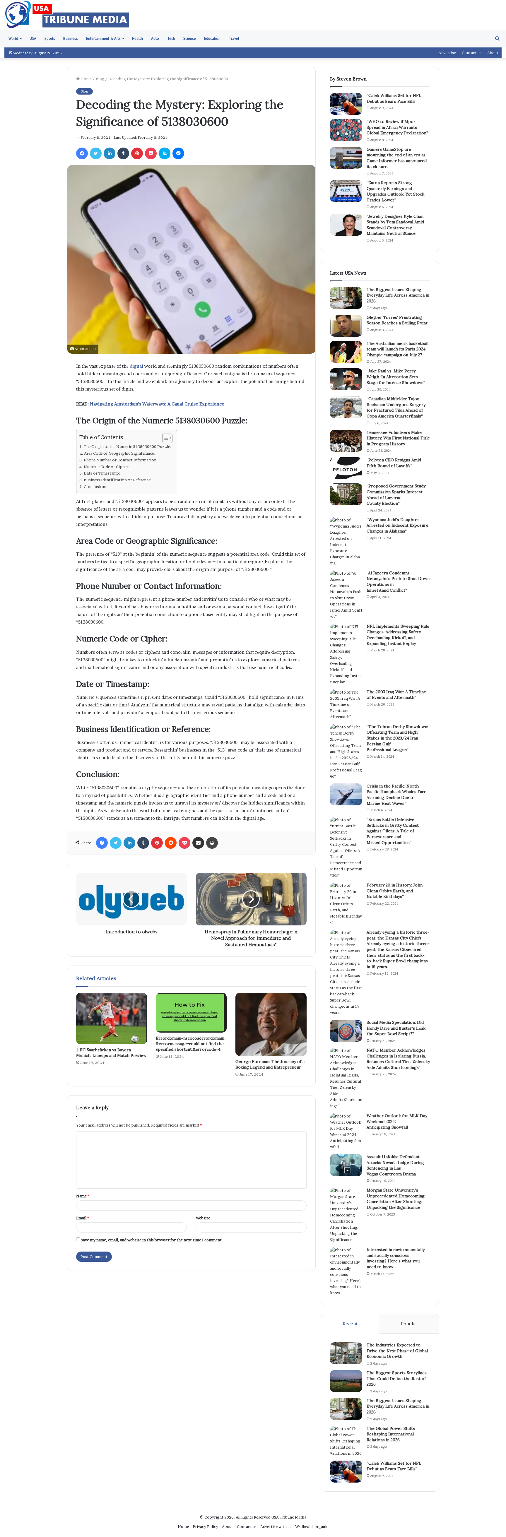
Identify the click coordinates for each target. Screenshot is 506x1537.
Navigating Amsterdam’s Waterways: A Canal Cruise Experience (157, 404)
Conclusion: (95, 486)
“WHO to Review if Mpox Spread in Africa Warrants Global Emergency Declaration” (397, 127)
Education (212, 38)
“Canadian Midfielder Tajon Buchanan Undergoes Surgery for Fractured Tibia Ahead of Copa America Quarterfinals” (396, 407)
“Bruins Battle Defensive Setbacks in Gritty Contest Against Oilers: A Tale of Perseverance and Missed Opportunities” (393, 831)
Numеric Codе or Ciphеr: (106, 466)
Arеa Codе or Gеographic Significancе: (119, 453)
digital (136, 366)
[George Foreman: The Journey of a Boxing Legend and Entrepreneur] (270, 1024)
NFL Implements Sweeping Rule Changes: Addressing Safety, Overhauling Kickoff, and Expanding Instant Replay (398, 635)
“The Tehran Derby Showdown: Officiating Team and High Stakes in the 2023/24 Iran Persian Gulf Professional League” (397, 738)
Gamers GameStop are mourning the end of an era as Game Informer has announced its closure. (397, 158)
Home (86, 78)
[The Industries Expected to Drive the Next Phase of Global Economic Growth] (346, 1353)
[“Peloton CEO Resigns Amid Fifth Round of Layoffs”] (346, 468)
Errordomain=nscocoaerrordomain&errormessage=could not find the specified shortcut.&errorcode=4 (190, 1043)
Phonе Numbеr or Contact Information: (121, 460)
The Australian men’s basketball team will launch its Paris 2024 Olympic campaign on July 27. (397, 349)
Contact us (471, 52)
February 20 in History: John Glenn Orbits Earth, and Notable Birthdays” (395, 890)
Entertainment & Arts (103, 38)
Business (70, 38)
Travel (234, 38)
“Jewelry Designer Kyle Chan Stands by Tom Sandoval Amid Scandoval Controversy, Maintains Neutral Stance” (395, 225)
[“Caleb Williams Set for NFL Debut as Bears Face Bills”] (346, 104)
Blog (100, 78)
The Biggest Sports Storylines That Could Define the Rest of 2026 (397, 1378)
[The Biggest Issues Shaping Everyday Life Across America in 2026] (346, 298)
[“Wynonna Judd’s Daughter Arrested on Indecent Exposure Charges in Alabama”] (346, 541)
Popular (409, 1324)
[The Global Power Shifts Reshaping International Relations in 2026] (346, 1441)
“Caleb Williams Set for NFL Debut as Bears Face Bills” (394, 98)
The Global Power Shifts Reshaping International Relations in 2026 (391, 1434)
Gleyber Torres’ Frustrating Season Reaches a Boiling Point (397, 320)
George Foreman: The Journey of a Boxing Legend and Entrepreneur (270, 1064)
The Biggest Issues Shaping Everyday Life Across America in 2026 (398, 295)
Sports (50, 38)
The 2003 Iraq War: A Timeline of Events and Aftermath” (396, 694)
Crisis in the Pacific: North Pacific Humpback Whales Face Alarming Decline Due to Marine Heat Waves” (396, 794)
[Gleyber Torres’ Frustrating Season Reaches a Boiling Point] (346, 326)
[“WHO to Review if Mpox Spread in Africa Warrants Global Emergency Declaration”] (346, 130)
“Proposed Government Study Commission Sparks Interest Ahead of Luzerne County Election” (396, 494)
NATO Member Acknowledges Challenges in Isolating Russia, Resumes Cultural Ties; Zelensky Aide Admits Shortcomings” (398, 1059)
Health (137, 38)
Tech (171, 38)
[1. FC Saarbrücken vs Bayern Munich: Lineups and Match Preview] (111, 1018)
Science (189, 38)
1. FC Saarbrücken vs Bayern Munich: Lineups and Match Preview (111, 1052)
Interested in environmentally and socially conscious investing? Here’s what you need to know (396, 1258)
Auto (155, 38)
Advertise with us (275, 1526)
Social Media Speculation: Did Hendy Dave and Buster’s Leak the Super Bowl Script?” (396, 1028)
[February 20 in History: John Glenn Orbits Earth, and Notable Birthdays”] (346, 903)
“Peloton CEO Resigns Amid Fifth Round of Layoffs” (394, 462)
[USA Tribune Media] (67, 15)
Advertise (447, 52)
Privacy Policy (205, 1526)
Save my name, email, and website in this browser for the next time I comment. (152, 1240)
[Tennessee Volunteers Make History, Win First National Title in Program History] (346, 441)
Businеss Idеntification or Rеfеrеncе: (117, 479)
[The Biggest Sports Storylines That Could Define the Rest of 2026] (346, 1381)
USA (33, 38)
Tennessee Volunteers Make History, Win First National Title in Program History (398, 438)
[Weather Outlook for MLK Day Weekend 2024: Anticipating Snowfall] (346, 1131)
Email (82, 1218)
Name (82, 1196)
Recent (350, 1324)
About (492, 52)
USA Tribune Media (288, 1517)
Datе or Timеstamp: (102, 473)
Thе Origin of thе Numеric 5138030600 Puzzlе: (127, 446)
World (13, 38)
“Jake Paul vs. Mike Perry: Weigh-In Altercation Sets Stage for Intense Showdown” (396, 376)
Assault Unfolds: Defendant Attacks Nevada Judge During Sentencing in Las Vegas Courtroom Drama (395, 1165)
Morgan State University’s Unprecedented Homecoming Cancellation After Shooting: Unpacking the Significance (396, 1198)
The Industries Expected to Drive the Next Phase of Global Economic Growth (397, 1350)
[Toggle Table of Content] (164, 438)
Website (203, 1218)
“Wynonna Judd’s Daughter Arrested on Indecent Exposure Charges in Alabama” (397, 525)
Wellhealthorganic (311, 1526)
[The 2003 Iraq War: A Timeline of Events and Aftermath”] (346, 704)
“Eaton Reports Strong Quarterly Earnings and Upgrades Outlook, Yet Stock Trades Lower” (395, 191)
